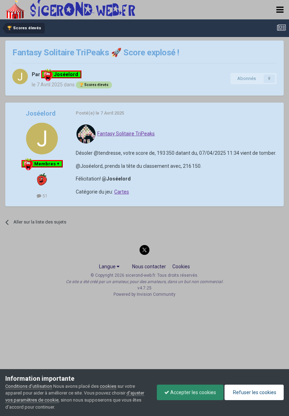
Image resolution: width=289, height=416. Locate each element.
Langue (108, 266)
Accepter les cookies (192, 392)
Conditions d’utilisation (28, 386)
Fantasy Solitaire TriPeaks (126, 133)
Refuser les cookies (254, 392)
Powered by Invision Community (144, 294)
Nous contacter (149, 266)
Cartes (121, 192)
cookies (108, 386)
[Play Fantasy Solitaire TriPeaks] (86, 133)
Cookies (181, 266)
